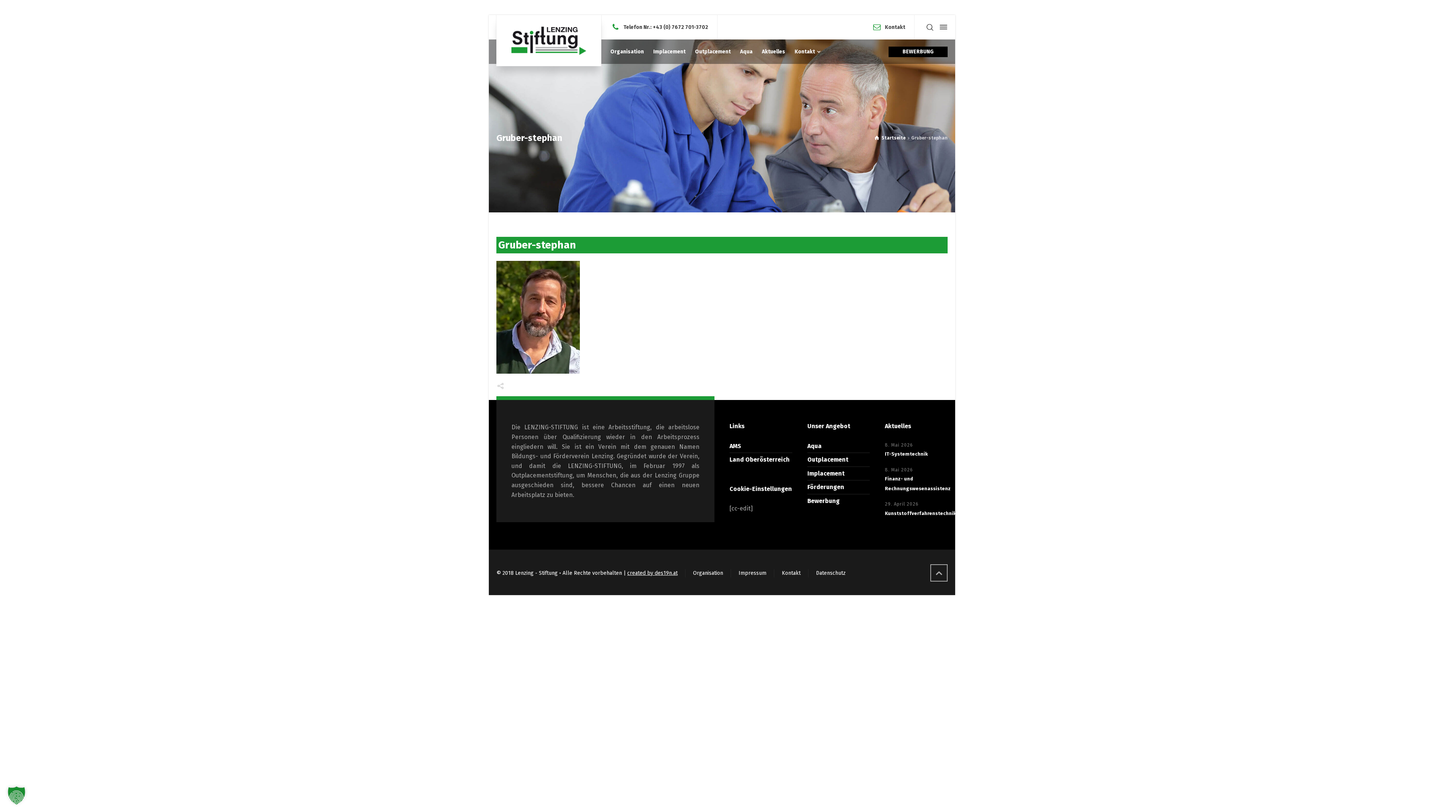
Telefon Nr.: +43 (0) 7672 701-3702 (665, 27)
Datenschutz (831, 573)
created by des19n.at (652, 573)
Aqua (814, 446)
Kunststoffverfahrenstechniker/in (926, 513)
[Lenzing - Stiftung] (548, 40)
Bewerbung (823, 500)
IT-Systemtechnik (906, 454)
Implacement (826, 473)
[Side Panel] (942, 27)
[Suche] (930, 27)
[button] (16, 795)
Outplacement (827, 459)
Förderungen (825, 487)
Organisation (708, 573)
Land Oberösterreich (760, 459)
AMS (735, 446)
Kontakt (895, 27)
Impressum (752, 573)
